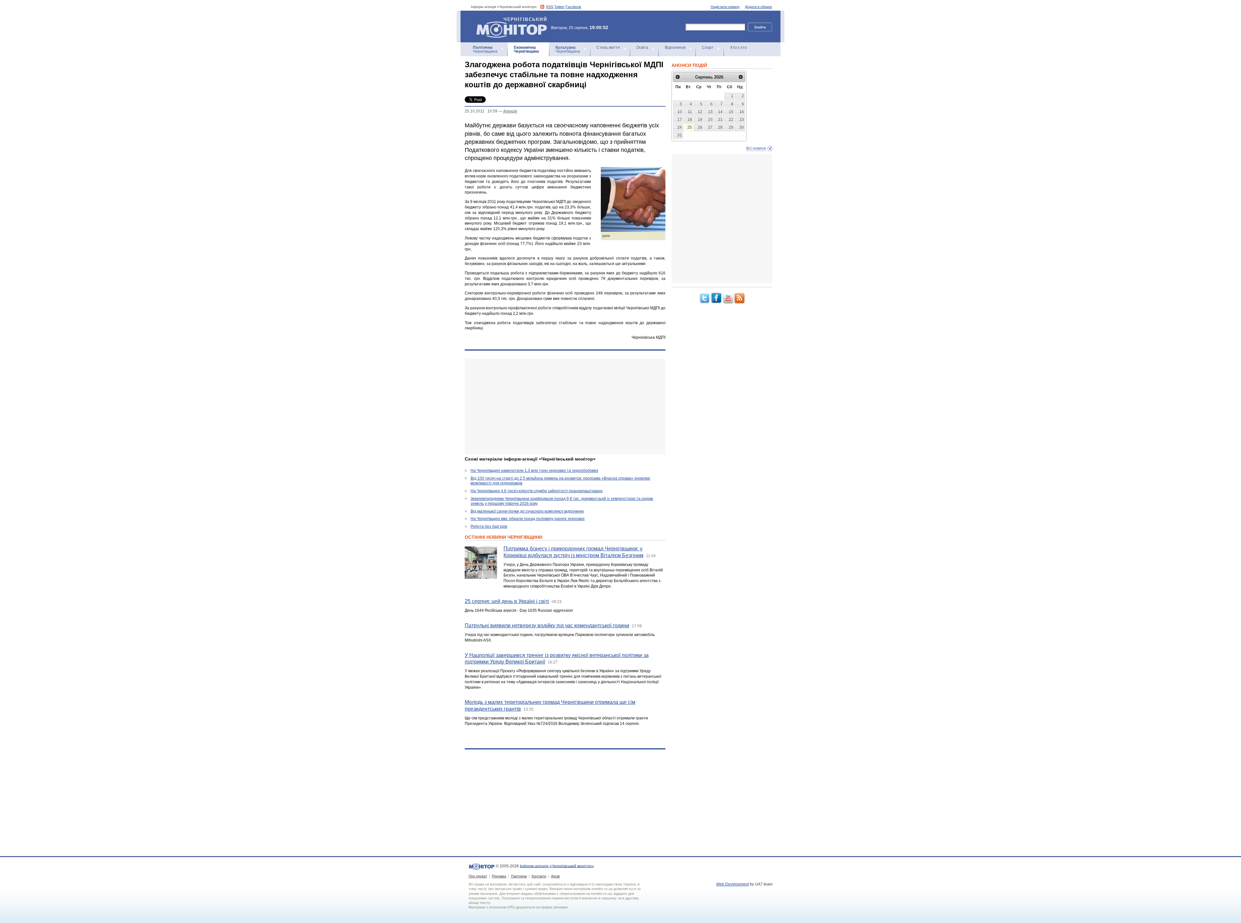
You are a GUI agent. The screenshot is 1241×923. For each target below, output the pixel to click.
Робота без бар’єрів (489, 526)
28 (720, 127)
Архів (555, 876)
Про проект (478, 876)
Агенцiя (510, 111)
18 (689, 119)
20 (710, 119)
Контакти (539, 876)
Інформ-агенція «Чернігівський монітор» (508, 19)
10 (679, 112)
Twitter (559, 7)
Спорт (708, 47)
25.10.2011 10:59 (481, 111)
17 (679, 119)
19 (700, 119)
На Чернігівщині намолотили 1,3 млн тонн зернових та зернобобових (534, 470)
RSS (549, 7)
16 (741, 112)
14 (720, 112)
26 (700, 127)
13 (710, 112)
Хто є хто (738, 47)
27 (710, 127)
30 (741, 127)
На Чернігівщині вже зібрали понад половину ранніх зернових (528, 518)
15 (731, 112)
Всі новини (756, 148)
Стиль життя (608, 47)
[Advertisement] (565, 406)
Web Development (732, 884)
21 (720, 119)
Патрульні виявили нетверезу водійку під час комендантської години (547, 625)
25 (689, 127)
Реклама (499, 876)
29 (731, 127)
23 (741, 119)
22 (731, 119)
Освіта (642, 47)
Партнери (519, 876)
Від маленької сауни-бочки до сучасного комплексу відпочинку (527, 511)
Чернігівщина (485, 49)
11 (690, 112)
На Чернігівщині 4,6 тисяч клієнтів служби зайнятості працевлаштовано (537, 491)
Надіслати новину (725, 7)
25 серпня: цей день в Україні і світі (507, 601)
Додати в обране (758, 7)
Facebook (573, 7)
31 (679, 135)
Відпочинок (675, 47)
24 (679, 127)
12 (700, 112)
